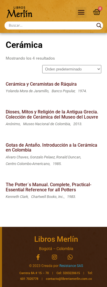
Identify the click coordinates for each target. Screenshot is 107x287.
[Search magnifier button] (99, 25)
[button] (81, 12)
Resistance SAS (71, 266)
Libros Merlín (56, 239)
